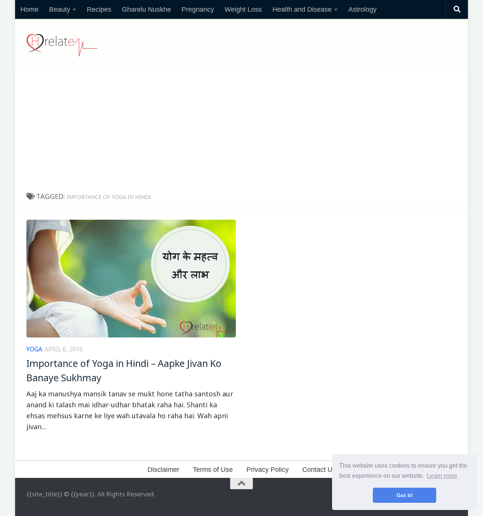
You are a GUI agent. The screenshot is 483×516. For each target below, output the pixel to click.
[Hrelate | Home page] (61, 45)
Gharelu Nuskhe (146, 9)
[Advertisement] (241, 128)
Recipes (99, 9)
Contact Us (319, 469)
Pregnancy (198, 9)
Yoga (34, 349)
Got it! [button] (405, 495)
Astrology (362, 9)
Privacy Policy (267, 469)
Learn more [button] (442, 476)
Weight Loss (243, 9)
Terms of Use (213, 469)
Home (29, 9)
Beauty (59, 9)
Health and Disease (302, 9)
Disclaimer (163, 469)
